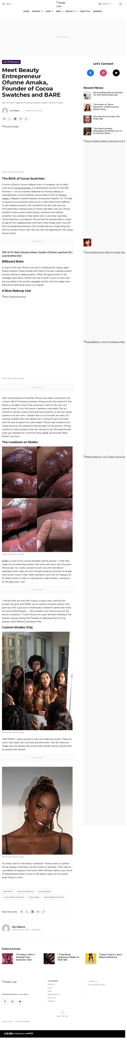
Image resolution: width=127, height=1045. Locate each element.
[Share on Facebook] (4, 119)
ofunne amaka (34, 897)
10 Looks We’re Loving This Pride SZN (106, 117)
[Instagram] (103, 72)
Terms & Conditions (22, 1021)
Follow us (106, 4)
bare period (8, 891)
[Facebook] (90, 72)
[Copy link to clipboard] (26, 119)
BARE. (45, 432)
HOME (26, 11)
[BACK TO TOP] (63, 1012)
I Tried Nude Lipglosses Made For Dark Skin (68, 957)
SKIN (58, 11)
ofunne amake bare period (54, 897)
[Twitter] (116, 72)
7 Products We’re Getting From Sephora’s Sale (25, 957)
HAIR (48, 11)
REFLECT (70, 11)
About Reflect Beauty (97, 984)
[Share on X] (9, 119)
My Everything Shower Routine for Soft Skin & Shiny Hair (108, 93)
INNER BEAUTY (54, 994)
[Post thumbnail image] (7, 958)
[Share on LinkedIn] (15, 119)
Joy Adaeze (14, 110)
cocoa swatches (44, 891)
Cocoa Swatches (23, 187)
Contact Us (93, 981)
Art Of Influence (11, 62)
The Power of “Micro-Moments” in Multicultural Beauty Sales (106, 106)
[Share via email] (20, 119)
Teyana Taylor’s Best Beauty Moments (110, 956)
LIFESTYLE (85, 11)
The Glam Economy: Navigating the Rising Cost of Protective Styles (107, 130)
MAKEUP (36, 11)
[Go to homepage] (12, 985)
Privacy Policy (7, 1021)
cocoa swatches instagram (14, 897)
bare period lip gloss (26, 891)
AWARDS (97, 11)
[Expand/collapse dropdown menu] (42, 11)
